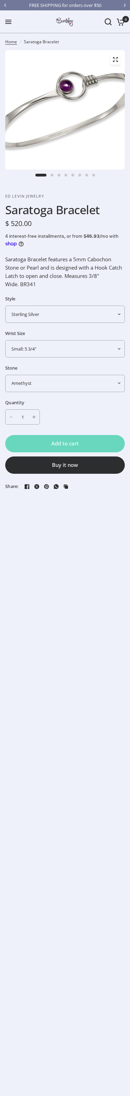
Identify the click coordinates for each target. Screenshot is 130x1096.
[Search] (108, 21)
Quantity (14, 402)
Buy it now (65, 464)
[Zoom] (115, 59)
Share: (12, 486)
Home (11, 42)
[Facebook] (27, 486)
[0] (119, 21)
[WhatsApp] (56, 486)
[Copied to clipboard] (66, 486)
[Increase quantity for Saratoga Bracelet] (34, 417)
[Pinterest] (46, 486)
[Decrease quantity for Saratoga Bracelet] (11, 417)
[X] (37, 486)
